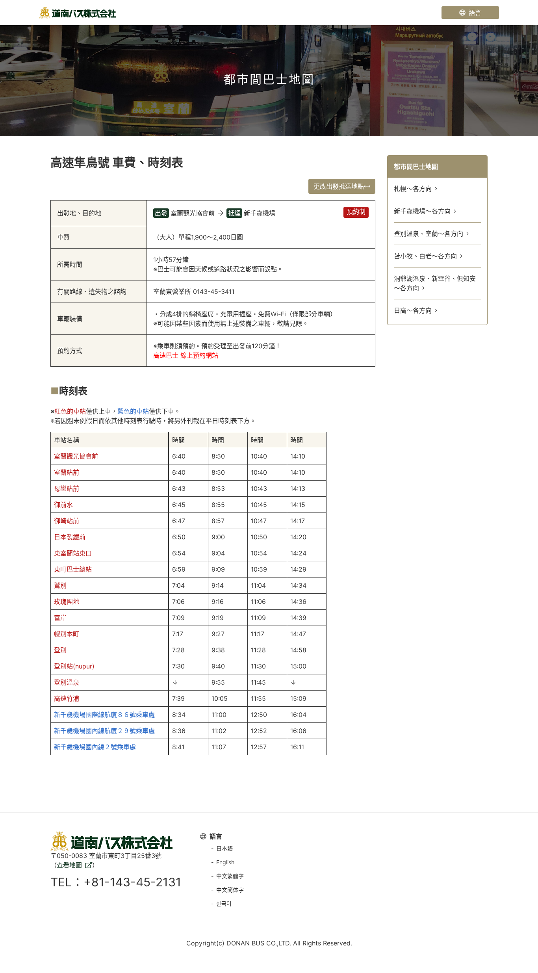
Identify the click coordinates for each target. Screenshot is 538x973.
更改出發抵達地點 (339, 186)
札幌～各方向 (413, 189)
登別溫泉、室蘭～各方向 (428, 234)
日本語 (224, 848)
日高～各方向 (413, 310)
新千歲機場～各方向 (422, 211)
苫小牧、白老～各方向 (425, 256)
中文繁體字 (230, 876)
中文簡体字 (230, 889)
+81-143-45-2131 (132, 882)
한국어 (224, 903)
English (225, 862)
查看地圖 (69, 865)
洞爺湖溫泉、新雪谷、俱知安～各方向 (435, 283)
